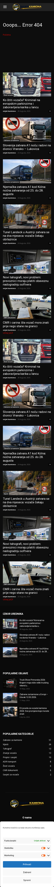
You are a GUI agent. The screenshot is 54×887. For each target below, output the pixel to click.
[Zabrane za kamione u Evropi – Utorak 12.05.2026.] (10, 698)
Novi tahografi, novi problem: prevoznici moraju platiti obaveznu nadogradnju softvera (26, 281)
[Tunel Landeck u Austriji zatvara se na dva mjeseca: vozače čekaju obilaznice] (27, 216)
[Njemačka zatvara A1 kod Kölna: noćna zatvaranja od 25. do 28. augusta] (27, 171)
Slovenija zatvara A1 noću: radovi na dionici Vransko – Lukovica (27, 147)
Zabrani (27, 872)
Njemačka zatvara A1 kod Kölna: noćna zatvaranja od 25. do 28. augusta (24, 190)
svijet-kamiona (9, 111)
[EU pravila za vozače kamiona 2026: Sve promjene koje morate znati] (10, 712)
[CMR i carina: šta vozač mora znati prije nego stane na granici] (27, 307)
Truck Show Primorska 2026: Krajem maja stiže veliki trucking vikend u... (34, 683)
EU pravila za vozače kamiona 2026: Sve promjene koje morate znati (34, 711)
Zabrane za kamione (11, 140)
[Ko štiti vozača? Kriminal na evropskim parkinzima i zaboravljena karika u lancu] (27, 84)
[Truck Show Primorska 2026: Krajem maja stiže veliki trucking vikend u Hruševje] (10, 683)
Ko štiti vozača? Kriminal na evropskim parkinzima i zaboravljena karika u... (32, 623)
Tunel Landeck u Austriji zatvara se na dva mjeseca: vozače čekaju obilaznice (26, 235)
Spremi (27, 880)
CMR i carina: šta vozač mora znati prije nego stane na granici (26, 324)
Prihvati (27, 864)
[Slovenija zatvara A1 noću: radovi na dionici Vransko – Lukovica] (27, 130)
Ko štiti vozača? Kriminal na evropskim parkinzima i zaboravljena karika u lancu (21, 103)
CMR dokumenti (9, 318)
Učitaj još (7, 333)
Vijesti (6, 227)
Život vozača (8, 95)
